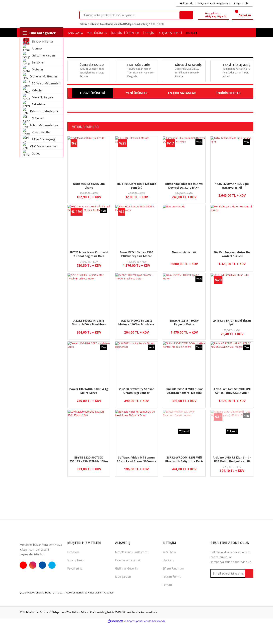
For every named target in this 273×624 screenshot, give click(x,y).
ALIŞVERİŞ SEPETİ (170, 33)
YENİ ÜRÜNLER (97, 33)
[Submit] (249, 573)
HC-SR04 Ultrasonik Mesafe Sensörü (136, 185)
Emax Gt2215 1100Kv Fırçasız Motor (184, 322)
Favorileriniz (74, 568)
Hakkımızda (186, 3)
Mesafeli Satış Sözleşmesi (131, 552)
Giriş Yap (210, 16)
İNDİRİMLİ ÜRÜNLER (125, 33)
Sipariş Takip (75, 560)
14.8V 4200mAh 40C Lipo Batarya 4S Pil (232, 185)
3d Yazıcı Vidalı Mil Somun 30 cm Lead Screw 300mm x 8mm (136, 459)
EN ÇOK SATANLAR (182, 93)
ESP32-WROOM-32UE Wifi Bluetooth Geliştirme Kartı (184, 459)
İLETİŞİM (148, 33)
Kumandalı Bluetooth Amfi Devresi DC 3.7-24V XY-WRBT (184, 186)
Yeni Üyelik (169, 552)
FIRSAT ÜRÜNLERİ (92, 93)
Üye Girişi (168, 560)
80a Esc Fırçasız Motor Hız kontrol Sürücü (231, 254)
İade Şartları (123, 576)
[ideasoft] (116, 621)
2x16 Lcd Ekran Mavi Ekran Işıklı (232, 322)
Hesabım (73, 552)
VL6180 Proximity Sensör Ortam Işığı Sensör (136, 391)
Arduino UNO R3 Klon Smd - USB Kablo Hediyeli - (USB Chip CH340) (232, 459)
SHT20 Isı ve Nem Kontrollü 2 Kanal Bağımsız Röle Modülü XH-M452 (89, 254)
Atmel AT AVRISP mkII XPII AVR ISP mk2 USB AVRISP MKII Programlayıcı (232, 391)
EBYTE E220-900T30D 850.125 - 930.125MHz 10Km (89, 459)
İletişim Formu (172, 576)
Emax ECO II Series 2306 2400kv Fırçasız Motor (136, 254)
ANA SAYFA (75, 33)
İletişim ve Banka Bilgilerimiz (214, 3)
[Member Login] (202, 15)
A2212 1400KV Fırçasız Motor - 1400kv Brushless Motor (136, 322)
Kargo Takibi (241, 3)
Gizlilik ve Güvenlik (126, 568)
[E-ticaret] (136, 621)
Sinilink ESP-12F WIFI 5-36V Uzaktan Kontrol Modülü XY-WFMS (184, 391)
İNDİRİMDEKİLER (228, 93)
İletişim (167, 585)
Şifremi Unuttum (173, 568)
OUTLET (191, 33)
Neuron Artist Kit (184, 252)
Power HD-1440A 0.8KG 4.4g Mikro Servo (88, 391)
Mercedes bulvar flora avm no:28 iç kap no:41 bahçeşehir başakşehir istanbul (41, 549)
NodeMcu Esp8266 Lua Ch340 (89, 185)
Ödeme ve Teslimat (127, 560)
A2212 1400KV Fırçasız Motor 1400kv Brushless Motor (89, 322)
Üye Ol (222, 16)
